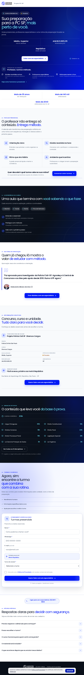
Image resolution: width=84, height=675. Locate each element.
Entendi (70, 671)
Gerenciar (13, 671)
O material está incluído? (12, 644)
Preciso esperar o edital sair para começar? (19, 624)
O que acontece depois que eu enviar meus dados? (22, 650)
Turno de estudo (10, 562)
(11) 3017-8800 (40, 667)
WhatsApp (8, 537)
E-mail (9, 545)
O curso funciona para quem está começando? (20, 637)
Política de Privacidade (24, 572)
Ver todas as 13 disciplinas (13, 449)
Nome (7, 528)
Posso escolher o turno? (11, 630)
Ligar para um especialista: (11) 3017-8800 (43, 601)
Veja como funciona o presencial (13, 82)
